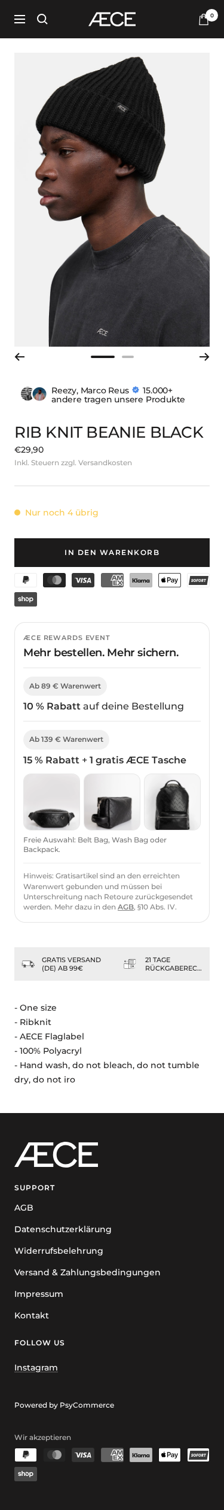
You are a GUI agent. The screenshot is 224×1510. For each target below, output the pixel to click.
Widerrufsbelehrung (58, 1250)
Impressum (38, 1293)
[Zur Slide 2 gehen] (128, 357)
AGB (126, 906)
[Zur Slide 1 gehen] (103, 357)
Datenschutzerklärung (63, 1229)
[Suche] (42, 19)
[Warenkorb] (204, 19)
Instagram (36, 1367)
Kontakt (31, 1315)
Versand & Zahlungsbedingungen (87, 1272)
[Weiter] (205, 357)
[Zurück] (19, 357)
